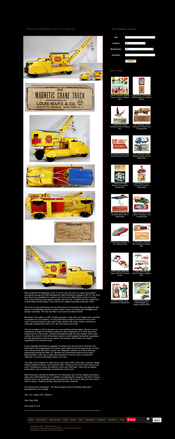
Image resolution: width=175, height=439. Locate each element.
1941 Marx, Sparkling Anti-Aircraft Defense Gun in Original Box (120, 215)
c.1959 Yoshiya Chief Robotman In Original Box (119, 302)
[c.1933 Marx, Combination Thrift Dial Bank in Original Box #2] (142, 94)
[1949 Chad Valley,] (142, 211)
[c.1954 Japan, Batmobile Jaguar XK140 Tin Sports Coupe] (120, 270)
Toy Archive (41, 420)
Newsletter (112, 420)
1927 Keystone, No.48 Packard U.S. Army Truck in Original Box (141, 127)
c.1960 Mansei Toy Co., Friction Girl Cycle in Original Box (141, 185)
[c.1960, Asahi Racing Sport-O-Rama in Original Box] (142, 270)
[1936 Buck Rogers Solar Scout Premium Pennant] (120, 153)
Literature (101, 420)
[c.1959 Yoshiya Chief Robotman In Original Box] (120, 299)
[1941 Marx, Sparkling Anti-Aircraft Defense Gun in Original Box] (120, 211)
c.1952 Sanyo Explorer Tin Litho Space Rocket (120, 243)
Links (81, 420)
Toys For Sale (54, 420)
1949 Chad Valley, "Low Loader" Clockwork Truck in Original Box (141, 215)
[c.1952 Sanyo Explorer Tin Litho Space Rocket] (120, 241)
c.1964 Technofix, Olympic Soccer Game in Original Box (120, 97)
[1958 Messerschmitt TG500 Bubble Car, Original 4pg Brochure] (142, 299)
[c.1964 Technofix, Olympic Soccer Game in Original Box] (120, 94)
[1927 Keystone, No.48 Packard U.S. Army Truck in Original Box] (142, 123)
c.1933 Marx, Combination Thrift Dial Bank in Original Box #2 (141, 97)
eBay (122, 420)
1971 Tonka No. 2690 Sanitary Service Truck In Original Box (141, 156)
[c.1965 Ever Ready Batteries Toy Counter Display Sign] (120, 182)
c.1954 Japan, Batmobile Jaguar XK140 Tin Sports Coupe (120, 273)
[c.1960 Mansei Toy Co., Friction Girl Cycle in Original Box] (142, 182)
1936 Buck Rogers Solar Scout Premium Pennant (120, 155)
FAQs (65, 420)
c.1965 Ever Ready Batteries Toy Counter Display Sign (120, 185)
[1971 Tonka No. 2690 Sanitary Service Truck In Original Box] (142, 153)
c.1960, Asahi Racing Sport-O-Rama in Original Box (141, 273)
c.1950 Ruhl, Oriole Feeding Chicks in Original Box (120, 127)
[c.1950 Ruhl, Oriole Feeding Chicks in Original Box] (120, 123)
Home (31, 420)
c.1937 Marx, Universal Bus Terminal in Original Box (142, 244)
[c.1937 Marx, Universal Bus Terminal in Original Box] (142, 241)
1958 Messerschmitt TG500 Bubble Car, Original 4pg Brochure (141, 303)
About (73, 420)
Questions (90, 420)
